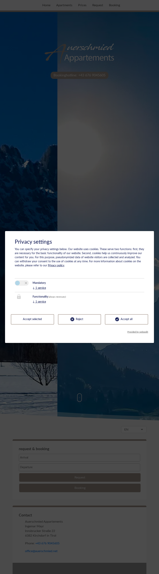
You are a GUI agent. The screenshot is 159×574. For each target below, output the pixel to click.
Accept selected (32, 319)
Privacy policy (56, 265)
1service (39, 288)
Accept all (126, 319)
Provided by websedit (137, 332)
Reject (79, 319)
